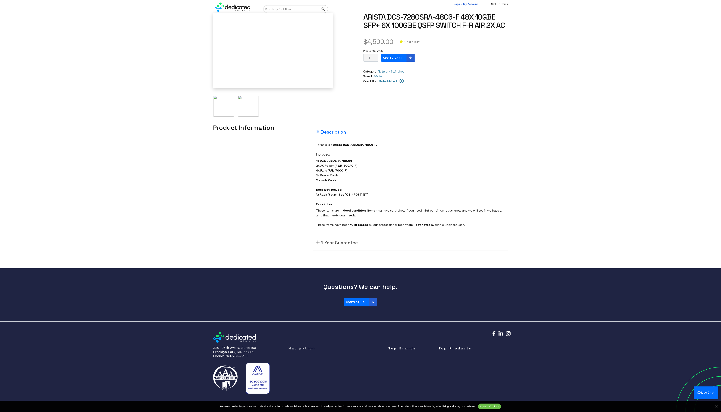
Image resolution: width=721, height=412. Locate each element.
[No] (716, 406)
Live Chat (707, 393)
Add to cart (392, 57)
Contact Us (355, 302)
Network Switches (391, 71)
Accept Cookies (489, 406)
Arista (377, 76)
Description (333, 132)
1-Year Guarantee (339, 243)
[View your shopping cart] (485, 4)
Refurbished (388, 81)
